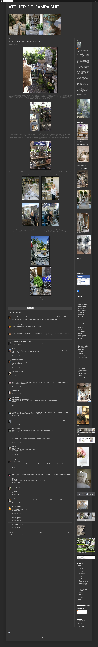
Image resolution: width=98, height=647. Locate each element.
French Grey (80, 338)
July (80, 576)
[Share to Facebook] (31, 308)
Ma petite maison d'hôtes (83, 587)
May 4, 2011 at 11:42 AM (16, 455)
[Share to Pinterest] (33, 308)
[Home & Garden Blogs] (79, 619)
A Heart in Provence (82, 306)
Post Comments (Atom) (18, 534)
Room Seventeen (81, 364)
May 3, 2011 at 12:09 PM (16, 344)
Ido (12, 348)
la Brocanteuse (81, 349)
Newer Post (11, 532)
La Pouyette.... (81, 353)
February (81, 595)
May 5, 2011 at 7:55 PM (16, 494)
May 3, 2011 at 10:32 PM (16, 424)
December (81, 568)
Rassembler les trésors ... (84, 581)
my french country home (83, 359)
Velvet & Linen (81, 379)
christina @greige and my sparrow (19, 437)
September (81, 573)
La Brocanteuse (15, 315)
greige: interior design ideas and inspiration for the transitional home (83, 346)
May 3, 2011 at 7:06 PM (16, 393)
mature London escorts (16, 524)
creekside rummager (16, 410)
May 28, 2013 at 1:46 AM (16, 527)
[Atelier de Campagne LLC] (79, 283)
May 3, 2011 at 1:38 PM (16, 377)
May (80, 580)
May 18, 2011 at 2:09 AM (16, 513)
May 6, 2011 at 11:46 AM (16, 502)
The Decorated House (82, 368)
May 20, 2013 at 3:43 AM (16, 520)
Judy (13, 459)
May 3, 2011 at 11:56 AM (16, 337)
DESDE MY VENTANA (82, 325)
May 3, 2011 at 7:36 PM (16, 406)
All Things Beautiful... (16, 486)
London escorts (15, 517)
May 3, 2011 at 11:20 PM (16, 433)
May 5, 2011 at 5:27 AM (16, 469)
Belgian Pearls (81, 312)
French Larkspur (81, 340)
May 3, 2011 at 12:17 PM (16, 355)
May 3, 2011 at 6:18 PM (16, 386)
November (81, 570)
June (80, 578)
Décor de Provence (82, 331)
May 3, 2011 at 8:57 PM (16, 415)
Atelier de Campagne (16, 419)
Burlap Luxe (14, 397)
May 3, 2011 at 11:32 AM (16, 327)
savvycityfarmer (81, 366)
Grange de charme (82, 343)
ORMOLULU (80, 361)
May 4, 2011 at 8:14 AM (16, 442)
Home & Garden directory (81, 620)
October (80, 571)
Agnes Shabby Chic (82, 310)
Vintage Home (14, 390)
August (80, 575)
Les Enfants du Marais (82, 355)
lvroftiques (14, 498)
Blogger (54, 637)
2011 (79, 566)
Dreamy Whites (81, 327)
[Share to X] (30, 308)
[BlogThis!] (28, 308)
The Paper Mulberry (82, 373)
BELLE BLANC (81, 314)
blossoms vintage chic (16, 359)
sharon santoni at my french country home (20, 341)
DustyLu (80, 329)
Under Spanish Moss (82, 377)
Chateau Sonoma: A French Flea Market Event (84, 584)
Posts (79, 610)
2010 (79, 599)
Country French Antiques (83, 321)
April (80, 592)
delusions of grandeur (82, 323)
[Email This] (27, 308)
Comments (80, 613)
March (80, 594)
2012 (79, 565)
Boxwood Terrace (81, 316)
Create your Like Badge (86, 285)
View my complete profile (81, 94)
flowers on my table (16, 324)
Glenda (13, 380)
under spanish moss (16, 371)
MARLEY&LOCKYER (82, 357)
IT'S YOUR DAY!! (82, 586)
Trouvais (80, 375)
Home (40, 532)
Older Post (70, 532)
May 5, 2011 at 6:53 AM (16, 482)
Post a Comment (13, 530)
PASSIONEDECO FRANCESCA (18, 506)
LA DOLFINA (80, 351)
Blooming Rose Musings (17, 472)
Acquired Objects (15, 331)
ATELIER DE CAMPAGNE (33, 7)
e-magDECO (80, 333)
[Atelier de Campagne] (78, 291)
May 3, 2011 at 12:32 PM (16, 367)
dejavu (13, 446)
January (80, 597)
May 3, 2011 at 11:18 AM (16, 320)
